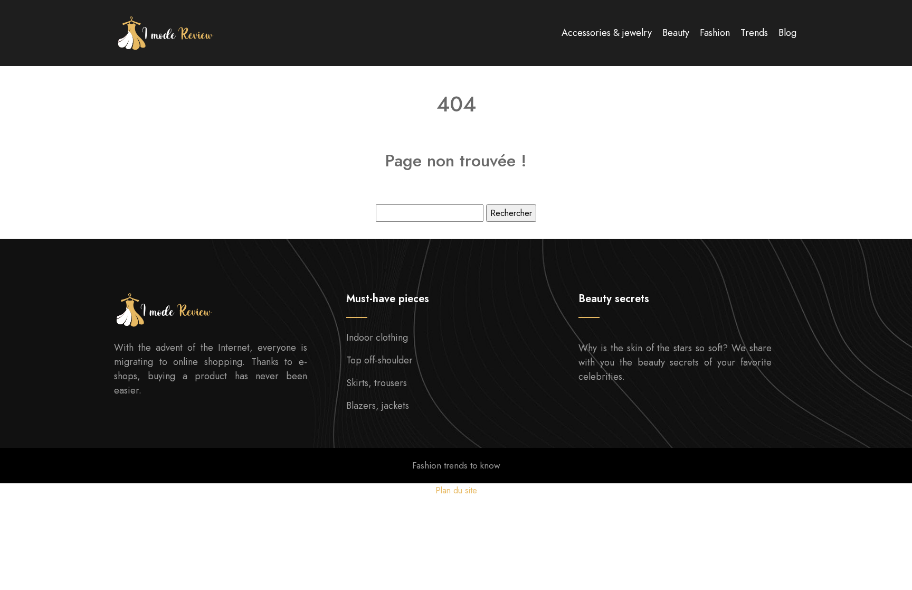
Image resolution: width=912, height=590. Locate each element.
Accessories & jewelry (607, 33)
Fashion (715, 33)
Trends (754, 33)
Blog (787, 33)
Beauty (675, 33)
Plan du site (456, 490)
